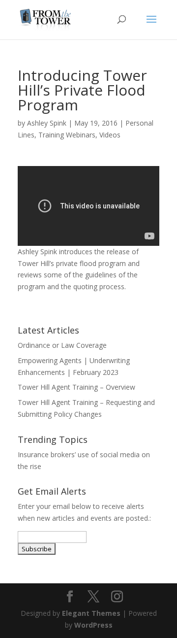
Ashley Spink (46, 123)
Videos (109, 134)
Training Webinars (66, 134)
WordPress (93, 625)
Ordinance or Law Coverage (62, 345)
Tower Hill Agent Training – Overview (76, 387)
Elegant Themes (91, 613)
